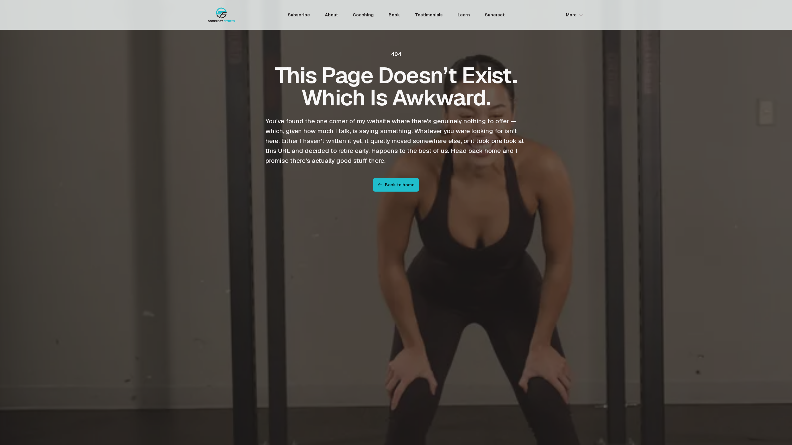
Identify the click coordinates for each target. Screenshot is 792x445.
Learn (464, 15)
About (331, 15)
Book (394, 15)
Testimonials (429, 15)
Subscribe (299, 15)
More (571, 15)
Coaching (363, 15)
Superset (495, 15)
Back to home (400, 185)
